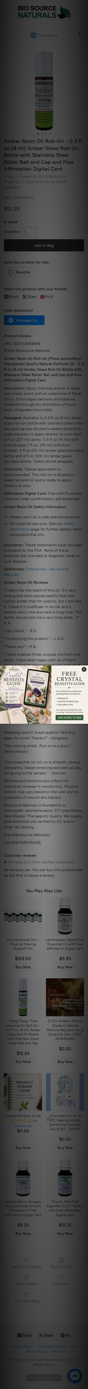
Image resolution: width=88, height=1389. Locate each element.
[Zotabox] (85, 719)
